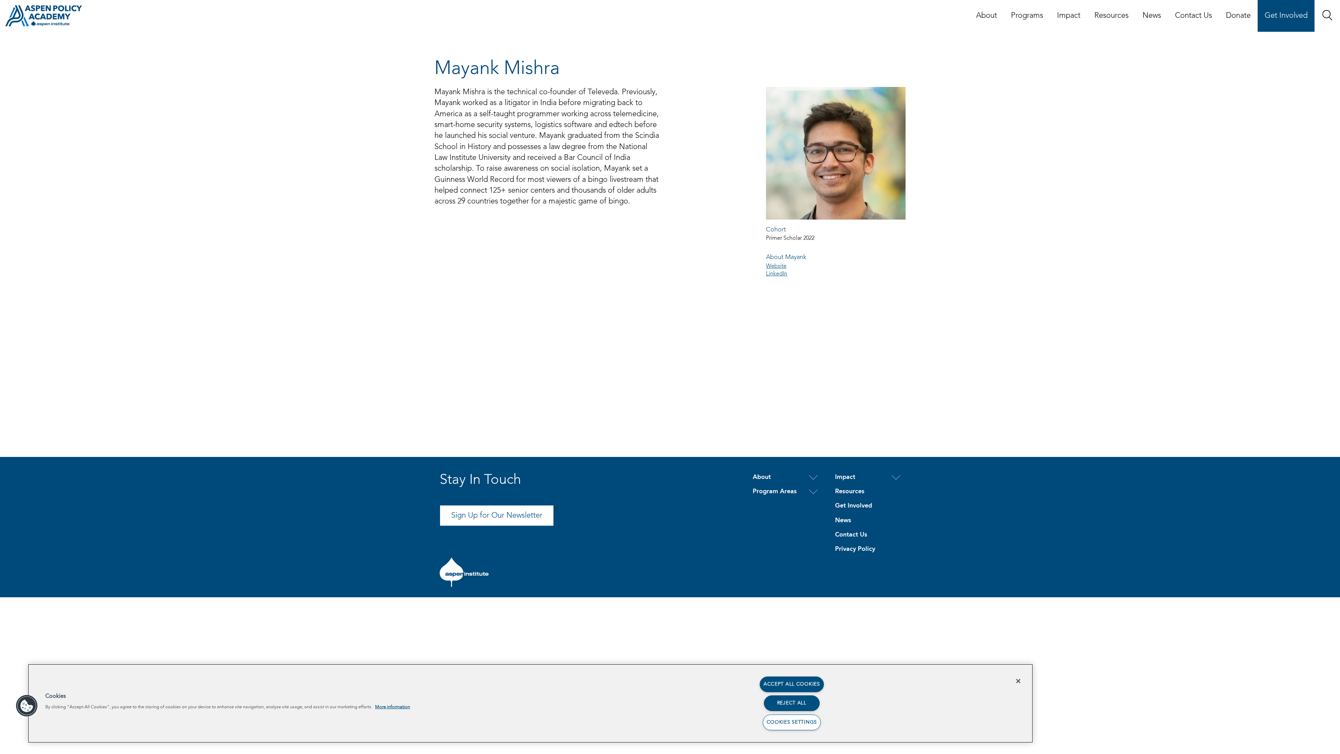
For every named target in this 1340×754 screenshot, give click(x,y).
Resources (1111, 16)
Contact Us (1193, 16)
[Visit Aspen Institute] (464, 572)
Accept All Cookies (792, 684)
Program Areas (775, 491)
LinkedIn (776, 274)
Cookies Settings (792, 722)
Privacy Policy (855, 549)
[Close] (1018, 681)
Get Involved (1286, 16)
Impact (1068, 16)
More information (392, 707)
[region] (530, 703)
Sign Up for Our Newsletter (496, 515)
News (1151, 16)
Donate (1238, 16)
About (986, 16)
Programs (1027, 16)
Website (776, 266)
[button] (1327, 15)
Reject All (791, 703)
